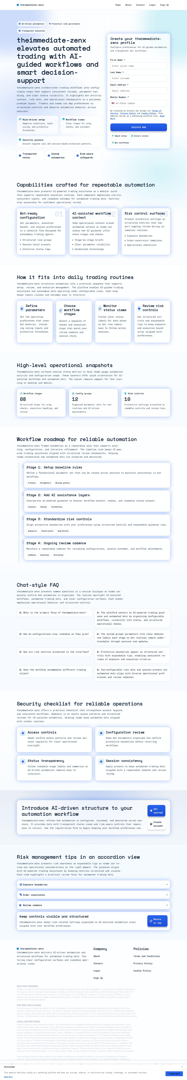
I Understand (174, 1074)
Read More (8, 1077)
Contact (140, 5)
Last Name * (117, 72)
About (128, 5)
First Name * (117, 60)
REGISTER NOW (139, 127)
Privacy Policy (128, 113)
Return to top (157, 921)
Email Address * (119, 84)
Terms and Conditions (146, 956)
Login (152, 5)
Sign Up (164, 5)
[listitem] (93, 884)
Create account (158, 824)
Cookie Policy (148, 113)
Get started (158, 810)
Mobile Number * (119, 97)
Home (118, 5)
